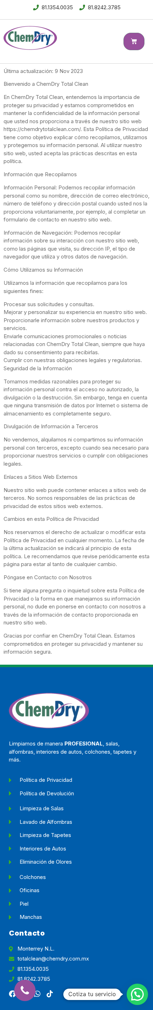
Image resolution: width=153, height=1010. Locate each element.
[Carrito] (134, 41)
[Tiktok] (49, 994)
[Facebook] (12, 994)
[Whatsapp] (37, 994)
